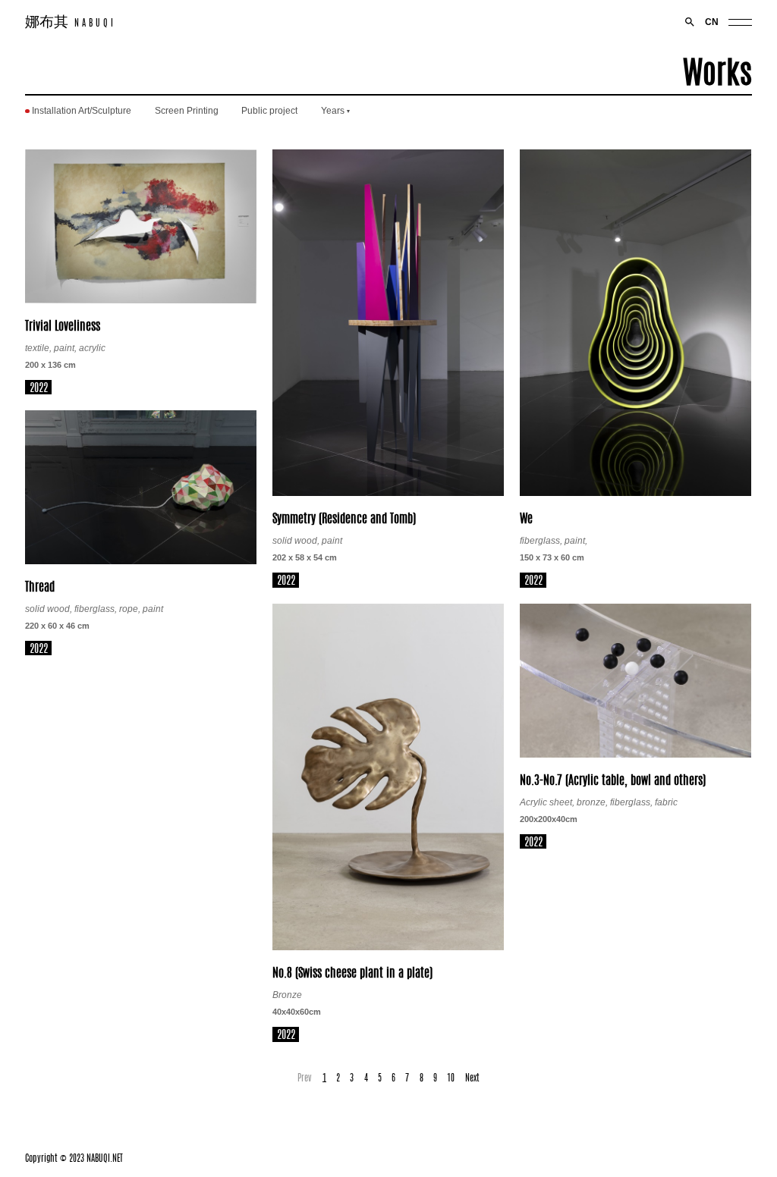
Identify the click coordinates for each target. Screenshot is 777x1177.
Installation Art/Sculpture (81, 110)
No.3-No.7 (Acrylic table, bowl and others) (613, 779)
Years (332, 110)
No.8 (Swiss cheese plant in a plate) (352, 971)
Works (717, 70)
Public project (269, 110)
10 (451, 1077)
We (526, 517)
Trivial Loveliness (62, 324)
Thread (40, 585)
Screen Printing (187, 110)
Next (472, 1077)
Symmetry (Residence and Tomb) (344, 517)
